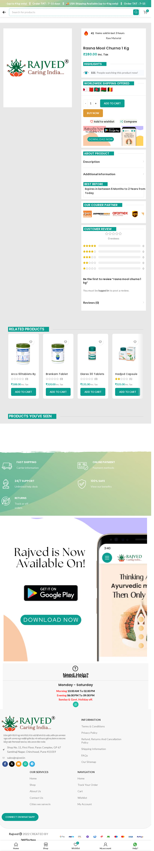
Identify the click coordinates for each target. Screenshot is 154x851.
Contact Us (36, 797)
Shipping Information (93, 748)
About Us (35, 791)
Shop (33, 784)
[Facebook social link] (5, 764)
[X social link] (12, 764)
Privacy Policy (89, 732)
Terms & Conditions (93, 726)
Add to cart (112, 103)
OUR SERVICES (39, 772)
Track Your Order (88, 784)
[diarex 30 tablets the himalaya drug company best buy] (92, 353)
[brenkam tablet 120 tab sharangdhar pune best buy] (58, 353)
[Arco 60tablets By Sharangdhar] (23, 353)
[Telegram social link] (32, 764)
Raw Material (113, 38)
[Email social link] (18, 764)
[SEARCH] (136, 12)
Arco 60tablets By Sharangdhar (23, 376)
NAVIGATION (86, 772)
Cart (80, 791)
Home (33, 778)
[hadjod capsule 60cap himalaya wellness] (127, 353)
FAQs (84, 755)
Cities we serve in (40, 804)
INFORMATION (91, 719)
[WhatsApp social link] (76, 704)
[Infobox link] (38, 466)
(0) (26, 379)
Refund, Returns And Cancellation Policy (101, 740)
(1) (130, 379)
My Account (85, 804)
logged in (103, 290)
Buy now (93, 113)
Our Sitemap (88, 761)
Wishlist (82, 797)
